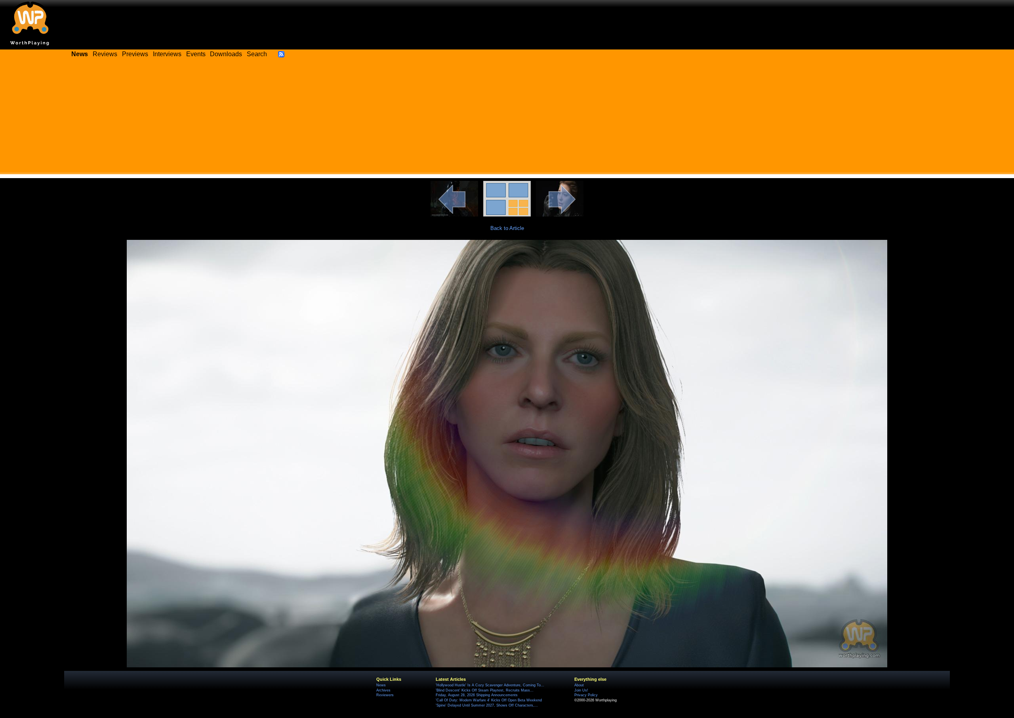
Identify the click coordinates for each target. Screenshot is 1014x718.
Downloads (226, 54)
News (381, 685)
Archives (383, 690)
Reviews (105, 54)
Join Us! (581, 690)
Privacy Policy (586, 695)
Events (196, 54)
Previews (135, 54)
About (579, 685)
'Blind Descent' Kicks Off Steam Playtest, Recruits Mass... (485, 690)
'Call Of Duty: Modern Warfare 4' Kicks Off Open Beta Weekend (489, 700)
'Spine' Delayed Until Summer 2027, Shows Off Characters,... (487, 705)
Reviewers (385, 695)
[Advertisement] (507, 118)
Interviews (167, 54)
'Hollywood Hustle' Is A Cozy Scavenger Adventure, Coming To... (490, 685)
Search (257, 54)
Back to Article (507, 228)
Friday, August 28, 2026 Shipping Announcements (477, 695)
